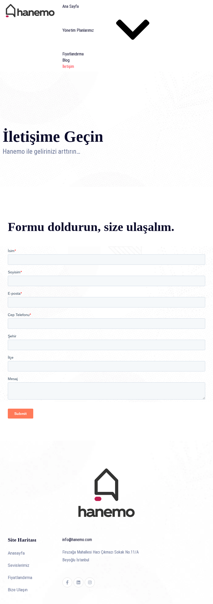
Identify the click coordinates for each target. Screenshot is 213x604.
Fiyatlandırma (73, 54)
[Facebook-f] (67, 582)
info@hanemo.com (77, 539)
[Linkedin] (78, 582)
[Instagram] (90, 582)
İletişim (68, 66)
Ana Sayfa (70, 6)
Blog (66, 60)
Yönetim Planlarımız (78, 30)
